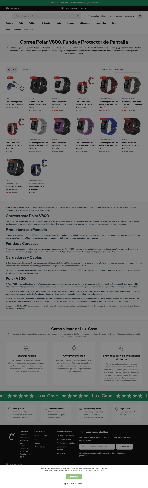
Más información (99, 470)
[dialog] (74, 476)
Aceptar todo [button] (74, 477)
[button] (74, 483)
